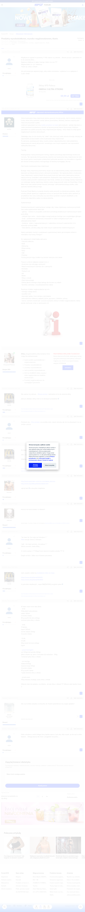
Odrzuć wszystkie (49, 465)
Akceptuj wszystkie (35, 465)
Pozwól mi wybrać (47, 460)
